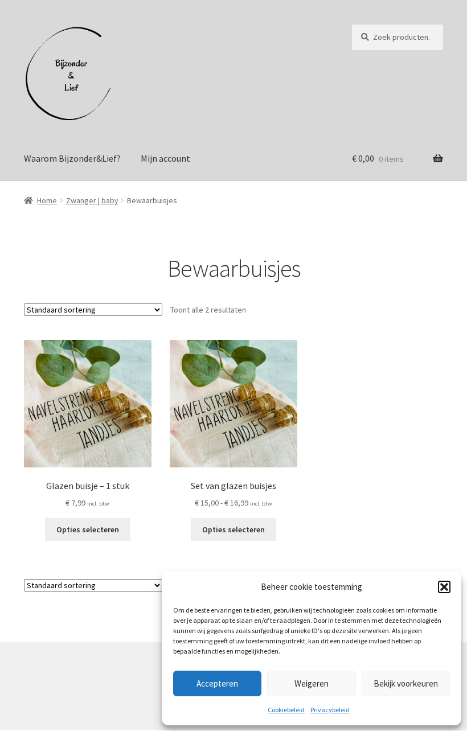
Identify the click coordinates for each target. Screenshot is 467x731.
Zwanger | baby (92, 200)
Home (47, 200)
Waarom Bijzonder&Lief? (72, 158)
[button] (444, 587)
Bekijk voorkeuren (406, 683)
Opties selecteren (87, 529)
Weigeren (311, 683)
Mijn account (165, 158)
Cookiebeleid (286, 709)
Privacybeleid (330, 709)
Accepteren (217, 683)
